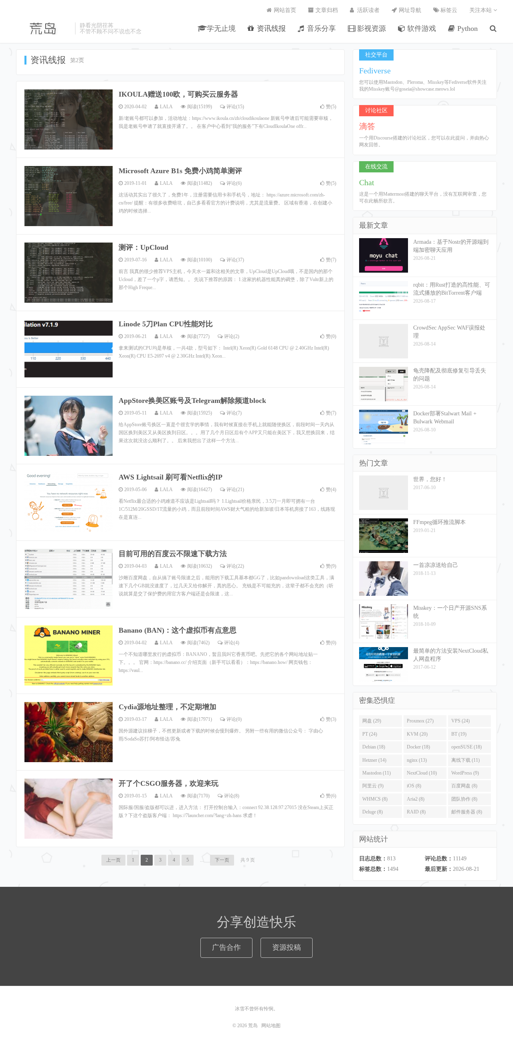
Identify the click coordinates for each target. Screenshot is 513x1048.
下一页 (222, 860)
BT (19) (459, 734)
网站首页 (284, 10)
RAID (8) (416, 812)
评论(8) (231, 796)
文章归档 (326, 10)
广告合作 (226, 947)
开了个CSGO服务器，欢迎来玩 (168, 783)
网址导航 (409, 10)
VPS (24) (460, 721)
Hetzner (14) (374, 760)
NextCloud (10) (422, 773)
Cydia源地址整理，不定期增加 (167, 707)
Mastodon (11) (376, 773)
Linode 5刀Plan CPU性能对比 (166, 324)
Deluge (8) (372, 812)
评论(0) (234, 719)
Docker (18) (418, 747)
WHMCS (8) (375, 799)
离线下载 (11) (465, 760)
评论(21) (235, 489)
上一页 (113, 860)
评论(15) (235, 106)
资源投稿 (286, 947)
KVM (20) (417, 734)
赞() (331, 106)
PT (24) (369, 734)
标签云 (448, 10)
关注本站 (481, 10)
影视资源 (370, 28)
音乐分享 (320, 28)
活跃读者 (367, 10)
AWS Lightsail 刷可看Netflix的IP (170, 477)
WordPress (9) (465, 773)
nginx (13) (417, 760)
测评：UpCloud (143, 247)
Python (466, 28)
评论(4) (231, 642)
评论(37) (235, 260)
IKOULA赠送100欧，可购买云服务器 (178, 94)
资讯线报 (270, 28)
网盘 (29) (371, 721)
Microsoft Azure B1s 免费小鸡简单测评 (180, 171)
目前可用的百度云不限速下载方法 (173, 554)
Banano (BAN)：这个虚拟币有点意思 (177, 630)
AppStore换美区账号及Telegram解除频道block (192, 401)
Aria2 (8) (415, 799)
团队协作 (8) (464, 799)
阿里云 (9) (373, 786)
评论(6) (234, 183)
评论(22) (235, 566)
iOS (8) (414, 786)
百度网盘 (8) (464, 786)
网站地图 (271, 1025)
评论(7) (234, 413)
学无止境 (220, 28)
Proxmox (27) (420, 721)
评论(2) (231, 336)
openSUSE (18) (466, 747)
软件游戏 (420, 28)
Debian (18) (373, 747)
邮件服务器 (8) (466, 812)
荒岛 (43, 28)
